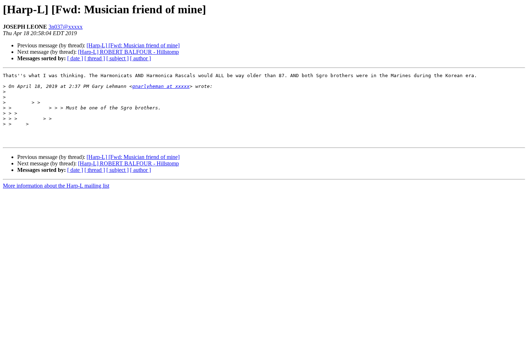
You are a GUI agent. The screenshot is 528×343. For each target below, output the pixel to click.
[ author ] (140, 58)
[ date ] (75, 58)
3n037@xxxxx (65, 27)
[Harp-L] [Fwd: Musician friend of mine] (133, 45)
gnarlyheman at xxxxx (161, 86)
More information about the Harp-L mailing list (56, 186)
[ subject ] (117, 58)
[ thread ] (94, 58)
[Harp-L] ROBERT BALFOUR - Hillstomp (128, 52)
